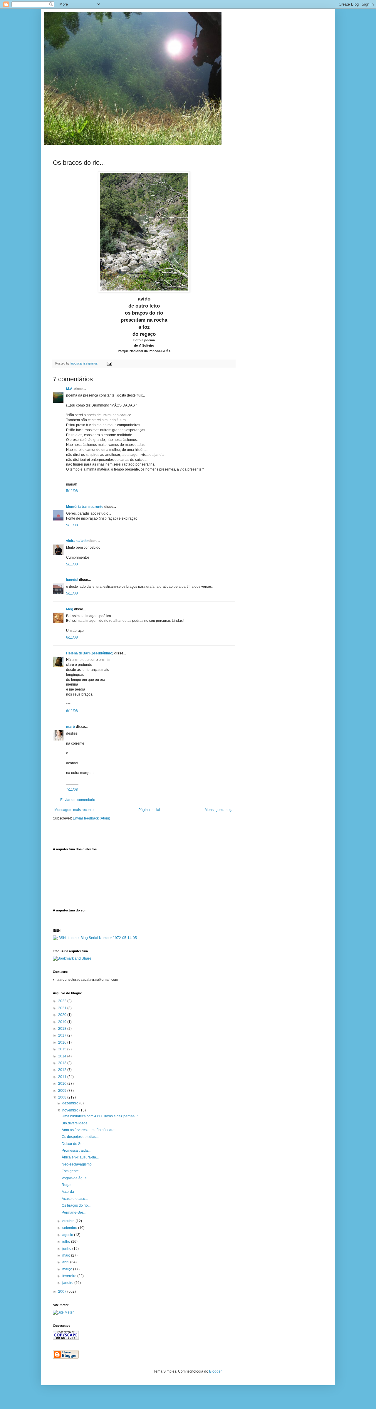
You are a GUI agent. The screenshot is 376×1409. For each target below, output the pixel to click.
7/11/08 (72, 789)
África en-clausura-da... (80, 1157)
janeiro (68, 1283)
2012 (62, 1070)
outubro (68, 1221)
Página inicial (149, 810)
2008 (62, 1097)
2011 (62, 1077)
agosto (68, 1235)
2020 (62, 1015)
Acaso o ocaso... (75, 1199)
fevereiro (69, 1276)
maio (66, 1255)
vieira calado (77, 541)
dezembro (70, 1103)
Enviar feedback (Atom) (91, 818)
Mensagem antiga (219, 810)
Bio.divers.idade (75, 1123)
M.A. (69, 389)
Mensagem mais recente (74, 810)
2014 (62, 1056)
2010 (62, 1083)
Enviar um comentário (77, 800)
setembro (70, 1228)
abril (66, 1262)
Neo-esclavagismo (77, 1164)
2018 (62, 1029)
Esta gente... (71, 1171)
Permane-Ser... (73, 1212)
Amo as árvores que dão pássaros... (90, 1130)
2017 (62, 1035)
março (67, 1269)
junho (67, 1249)
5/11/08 (72, 491)
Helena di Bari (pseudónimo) (89, 653)
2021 (62, 1008)
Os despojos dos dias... (80, 1137)
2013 (62, 1063)
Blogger (215, 1371)
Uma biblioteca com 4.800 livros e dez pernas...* (100, 1116)
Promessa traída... (76, 1150)
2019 (62, 1022)
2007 (62, 1291)
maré (70, 727)
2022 (62, 1001)
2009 (62, 1091)
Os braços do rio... (76, 1205)
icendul (72, 580)
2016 (62, 1042)
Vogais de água (74, 1178)
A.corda (68, 1192)
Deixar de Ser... (74, 1144)
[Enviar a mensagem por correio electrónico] (109, 363)
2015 (62, 1049)
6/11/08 (72, 637)
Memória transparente (84, 507)
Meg (69, 609)
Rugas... (68, 1185)
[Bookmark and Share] (72, 958)
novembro (70, 1110)
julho (66, 1242)
